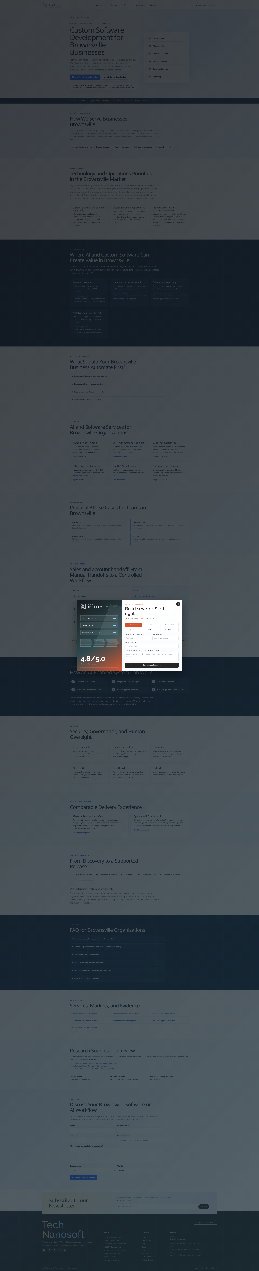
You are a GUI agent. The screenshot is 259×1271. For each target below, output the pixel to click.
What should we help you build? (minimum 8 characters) (142, 650)
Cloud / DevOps (170, 630)
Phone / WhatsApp (131, 642)
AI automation (134, 625)
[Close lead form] (178, 604)
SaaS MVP (152, 625)
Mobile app (151, 630)
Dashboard (133, 630)
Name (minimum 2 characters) (134, 634)
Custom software (170, 625)
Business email (157, 634)
